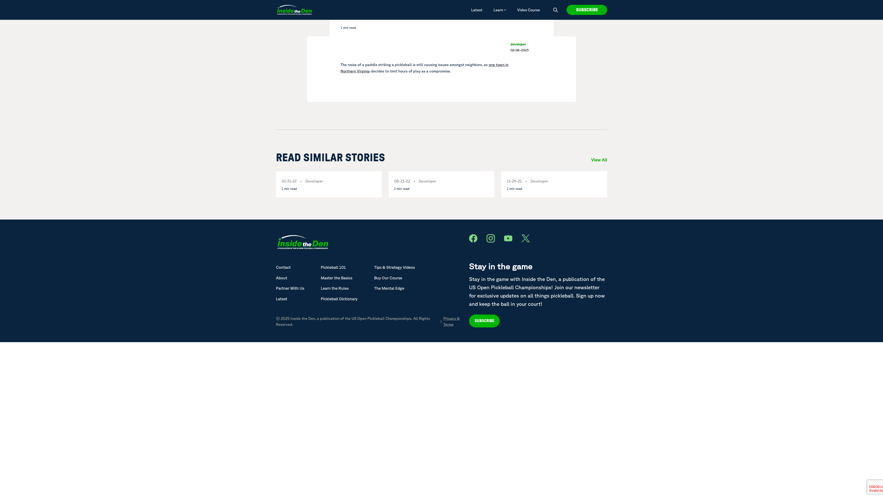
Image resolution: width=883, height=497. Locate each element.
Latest (476, 10)
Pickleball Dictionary (339, 299)
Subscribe (587, 10)
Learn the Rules (335, 288)
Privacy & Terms (451, 321)
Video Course (528, 10)
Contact (283, 267)
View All (599, 159)
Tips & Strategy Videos (394, 267)
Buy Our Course (388, 278)
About (281, 278)
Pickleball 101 (333, 267)
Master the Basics (336, 278)
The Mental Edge (389, 288)
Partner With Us (290, 288)
